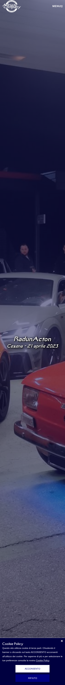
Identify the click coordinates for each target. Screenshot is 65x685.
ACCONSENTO (32, 668)
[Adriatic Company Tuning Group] (11, 6)
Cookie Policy (42, 660)
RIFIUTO (32, 678)
